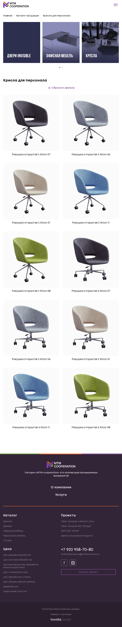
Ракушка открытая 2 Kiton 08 (91, 427)
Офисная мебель (13, 531)
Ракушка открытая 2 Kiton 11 (31, 427)
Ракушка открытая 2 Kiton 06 (31, 359)
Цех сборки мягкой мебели (19, 582)
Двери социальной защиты (77, 536)
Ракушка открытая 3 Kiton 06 (91, 154)
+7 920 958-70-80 (77, 549)
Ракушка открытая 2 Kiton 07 (91, 291)
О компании (61, 487)
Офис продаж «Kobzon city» (77, 521)
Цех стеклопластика (15, 572)
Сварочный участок (15, 591)
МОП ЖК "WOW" (70, 531)
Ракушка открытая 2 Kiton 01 (91, 359)
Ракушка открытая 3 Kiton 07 (31, 154)
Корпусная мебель (14, 536)
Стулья (7, 541)
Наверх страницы (61, 614)
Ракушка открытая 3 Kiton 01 (31, 223)
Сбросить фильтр (63, 88)
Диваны (7, 526)
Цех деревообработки (17, 555)
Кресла (7, 521)
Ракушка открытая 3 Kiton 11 (91, 223)
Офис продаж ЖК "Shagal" (76, 526)
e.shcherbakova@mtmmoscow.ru (80, 554)
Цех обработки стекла (17, 577)
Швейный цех (10, 587)
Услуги (61, 494)
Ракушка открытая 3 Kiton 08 (31, 291)
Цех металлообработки (17, 560)
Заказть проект (88, 572)
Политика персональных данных (61, 609)
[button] (59, 67)
